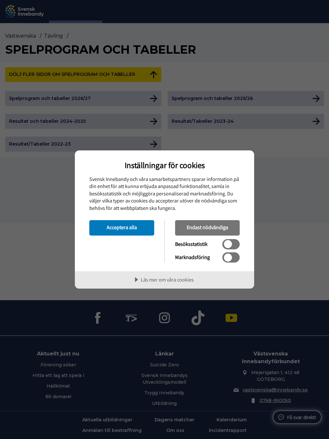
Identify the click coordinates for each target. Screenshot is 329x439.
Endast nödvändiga (207, 227)
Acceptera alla (122, 227)
